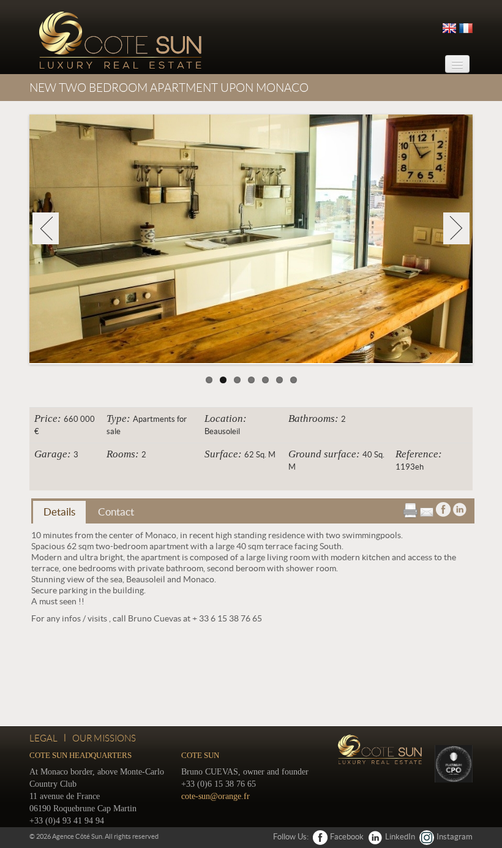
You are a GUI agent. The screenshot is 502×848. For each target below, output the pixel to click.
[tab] (59, 511)
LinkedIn (400, 835)
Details (59, 510)
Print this (410, 508)
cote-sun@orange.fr (215, 795)
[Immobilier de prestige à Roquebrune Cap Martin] (118, 39)
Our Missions (104, 737)
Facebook (347, 835)
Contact (116, 510)
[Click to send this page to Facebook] (443, 507)
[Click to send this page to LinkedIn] (459, 507)
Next (456, 228)
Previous (45, 228)
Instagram (454, 835)
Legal (43, 737)
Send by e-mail (426, 508)
